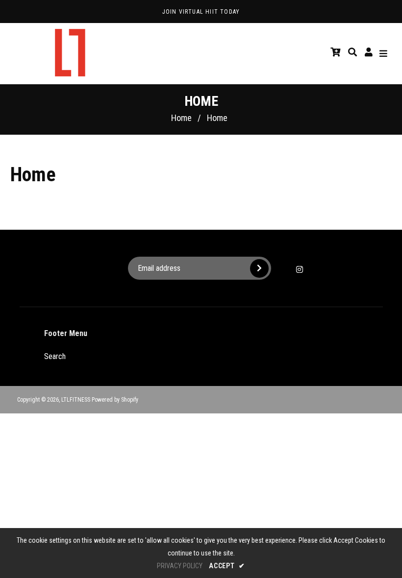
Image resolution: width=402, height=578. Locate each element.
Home (181, 118)
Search (55, 356)
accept (227, 566)
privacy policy (179, 566)
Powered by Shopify (115, 399)
